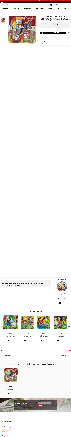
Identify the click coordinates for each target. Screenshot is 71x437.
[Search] (51, 5)
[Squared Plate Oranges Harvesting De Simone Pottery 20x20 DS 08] (11, 322)
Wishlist (63, 5)
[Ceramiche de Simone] (5, 5)
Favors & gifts (16, 8)
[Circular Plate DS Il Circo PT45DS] (61, 286)
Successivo (10, 430)
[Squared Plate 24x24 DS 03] (27, 322)
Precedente (4, 430)
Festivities (50, 8)
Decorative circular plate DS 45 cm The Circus (62, 294)
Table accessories (27, 8)
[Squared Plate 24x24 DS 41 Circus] (22, 29)
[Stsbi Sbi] (1, 2)
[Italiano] (68, 2)
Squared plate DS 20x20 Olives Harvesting (60, 331)
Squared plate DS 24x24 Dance (27, 331)
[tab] (5, 8)
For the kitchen (39, 8)
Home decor (5, 8)
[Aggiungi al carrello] (60, 303)
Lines (58, 8)
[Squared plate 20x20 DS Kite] (44, 322)
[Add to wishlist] (68, 33)
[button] (2, 326)
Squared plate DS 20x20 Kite (43, 331)
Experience (66, 8)
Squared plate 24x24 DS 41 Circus (10, 384)
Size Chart (42, 43)
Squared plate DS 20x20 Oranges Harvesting (11, 331)
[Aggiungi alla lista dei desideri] (62, 303)
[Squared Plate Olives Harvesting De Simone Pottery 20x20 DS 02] (60, 322)
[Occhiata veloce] (64, 303)
